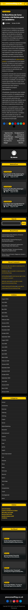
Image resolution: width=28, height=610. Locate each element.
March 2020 (5, 388)
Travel (3, 491)
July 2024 (4, 381)
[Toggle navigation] (2, 4)
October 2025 (5, 333)
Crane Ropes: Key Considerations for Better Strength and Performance (13, 204)
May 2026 (4, 309)
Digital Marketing (6, 426)
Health (3, 450)
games (3, 447)
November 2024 (6, 371)
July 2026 (4, 302)
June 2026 (4, 305)
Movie (3, 464)
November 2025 (6, 330)
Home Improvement (7, 453)
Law (3, 457)
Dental (3, 422)
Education (4, 429)
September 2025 (6, 336)
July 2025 (4, 343)
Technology (5, 481)
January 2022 (5, 384)
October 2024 (5, 374)
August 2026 (5, 299)
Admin (8, 23)
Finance (4, 440)
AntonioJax (5, 266)
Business (4, 409)
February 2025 (5, 360)
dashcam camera (6, 281)
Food (3, 443)
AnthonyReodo (5, 276)
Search (14, 219)
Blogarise (21, 606)
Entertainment (5, 433)
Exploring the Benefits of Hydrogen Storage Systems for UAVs (13, 189)
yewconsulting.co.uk (14, 3)
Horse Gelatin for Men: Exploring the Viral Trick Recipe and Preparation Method (13, 175)
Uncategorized (6, 11)
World (3, 498)
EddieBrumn (5, 271)
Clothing (4, 416)
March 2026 (5, 316)
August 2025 (5, 340)
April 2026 (4, 312)
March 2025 (5, 357)
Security (4, 474)
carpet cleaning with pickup (8, 286)
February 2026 (5, 319)
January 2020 (5, 391)
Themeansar (14, 608)
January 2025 (5, 364)
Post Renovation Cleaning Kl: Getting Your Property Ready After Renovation (13, 571)
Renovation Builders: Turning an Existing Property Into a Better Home (13, 586)
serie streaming (6, 508)
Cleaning (4, 412)
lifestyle (4, 460)
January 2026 (5, 323)
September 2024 (6, 378)
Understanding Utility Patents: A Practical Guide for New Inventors (13, 541)
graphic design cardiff (8, 516)
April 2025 (4, 354)
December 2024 (6, 367)
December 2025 (6, 326)
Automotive (5, 405)
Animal (3, 402)
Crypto (3, 419)
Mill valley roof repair (7, 512)
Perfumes (4, 471)
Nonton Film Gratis (7, 514)
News (3, 467)
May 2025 (4, 350)
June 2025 (4, 347)
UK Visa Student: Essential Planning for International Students (11, 557)
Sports (3, 477)
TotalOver (4, 518)
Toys (3, 484)
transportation (5, 488)
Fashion (4, 436)
